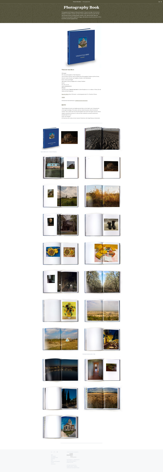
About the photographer (55, 461)
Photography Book (86, 1)
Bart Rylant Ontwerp (75, 467)
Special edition (65, 94)
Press (52, 460)
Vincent (77, 1)
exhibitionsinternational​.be (81, 100)
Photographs (53, 456)
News (52, 454)
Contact (52, 462)
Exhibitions (53, 458)
